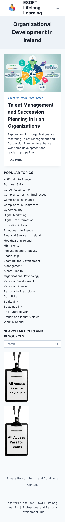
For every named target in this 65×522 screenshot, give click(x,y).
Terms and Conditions (43, 478)
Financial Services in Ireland (22, 235)
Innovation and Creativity (20, 250)
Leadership (11, 256)
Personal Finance (15, 286)
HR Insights (11, 245)
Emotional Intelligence (18, 230)
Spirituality (11, 301)
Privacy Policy (16, 478)
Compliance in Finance (19, 199)
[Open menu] (58, 7)
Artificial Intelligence (17, 179)
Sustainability (13, 306)
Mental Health (13, 271)
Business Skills (14, 184)
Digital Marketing (15, 215)
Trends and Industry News (22, 317)
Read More (17, 160)
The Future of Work (17, 311)
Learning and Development (22, 260)
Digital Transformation (19, 220)
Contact (32, 484)
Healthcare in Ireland (18, 240)
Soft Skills (10, 296)
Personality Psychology (19, 291)
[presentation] (32, 73)
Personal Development (19, 281)
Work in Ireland (14, 322)
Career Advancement (18, 189)
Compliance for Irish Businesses (25, 194)
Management (13, 266)
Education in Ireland (17, 225)
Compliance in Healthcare (21, 205)
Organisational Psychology (25, 98)
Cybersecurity (13, 210)
